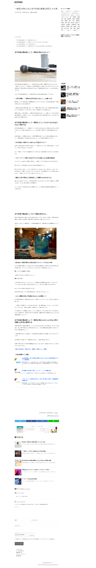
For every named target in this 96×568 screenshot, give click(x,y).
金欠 (68, 30)
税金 (71, 26)
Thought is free (55, 564)
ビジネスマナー (19, 549)
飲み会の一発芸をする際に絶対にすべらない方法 (33, 442)
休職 (65, 18)
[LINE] (53, 421)
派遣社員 (63, 24)
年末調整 (77, 20)
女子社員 (35, 12)
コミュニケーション (65, 13)
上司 (70, 16)
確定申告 (63, 26)
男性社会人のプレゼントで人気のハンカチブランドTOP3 (35, 469)
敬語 (69, 22)
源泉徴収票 (74, 24)
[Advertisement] (37, 25)
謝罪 (79, 26)
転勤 (71, 28)
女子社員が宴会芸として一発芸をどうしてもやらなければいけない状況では (32, 42)
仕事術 (78, 16)
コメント (16, 506)
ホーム (16, 5)
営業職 (66, 20)
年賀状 (62, 22)
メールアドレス (34, 520)
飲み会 (75, 30)
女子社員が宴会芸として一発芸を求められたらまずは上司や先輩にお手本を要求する (34, 46)
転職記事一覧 (19, 552)
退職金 (78, 28)
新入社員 (72, 22)
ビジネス (20, 5)
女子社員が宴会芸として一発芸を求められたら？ (26, 40)
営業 (62, 20)
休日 (62, 18)
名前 (16, 520)
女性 (70, 20)
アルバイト (68, 11)
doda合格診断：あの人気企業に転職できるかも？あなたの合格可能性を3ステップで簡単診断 (40, 358)
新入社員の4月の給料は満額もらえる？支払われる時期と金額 (36, 460)
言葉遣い (75, 26)
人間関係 (74, 16)
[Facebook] (31, 421)
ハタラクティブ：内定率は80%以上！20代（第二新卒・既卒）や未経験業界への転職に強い (40, 379)
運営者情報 (18, 555)
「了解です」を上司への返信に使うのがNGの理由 (34, 451)
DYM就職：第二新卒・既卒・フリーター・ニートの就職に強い (36, 370)
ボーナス (77, 15)
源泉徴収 (68, 24)
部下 (62, 30)
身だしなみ (67, 28)
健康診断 (69, 18)
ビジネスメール (75, 13)
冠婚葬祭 (78, 18)
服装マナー (77, 22)
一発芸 (31, 12)
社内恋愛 (67, 26)
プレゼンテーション (65, 15)
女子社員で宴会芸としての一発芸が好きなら (26, 44)
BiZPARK (56, 415)
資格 (62, 28)
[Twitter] (20, 421)
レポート (63, 16)
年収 (73, 20)
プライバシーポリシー (20, 554)
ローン (67, 16)
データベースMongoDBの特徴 (29, 479)
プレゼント (72, 15)
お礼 (62, 11)
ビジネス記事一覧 (20, 550)
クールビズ (76, 11)
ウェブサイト (17, 525)
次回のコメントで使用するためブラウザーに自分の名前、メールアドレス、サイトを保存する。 (35, 539)
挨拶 (66, 22)
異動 (78, 24)
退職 (74, 28)
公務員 (73, 18)
